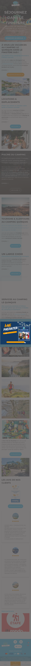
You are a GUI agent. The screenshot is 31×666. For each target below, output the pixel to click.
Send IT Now (30, 322)
